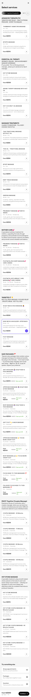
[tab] (11, 13)
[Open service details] (26, 36)
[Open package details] (26, 381)
